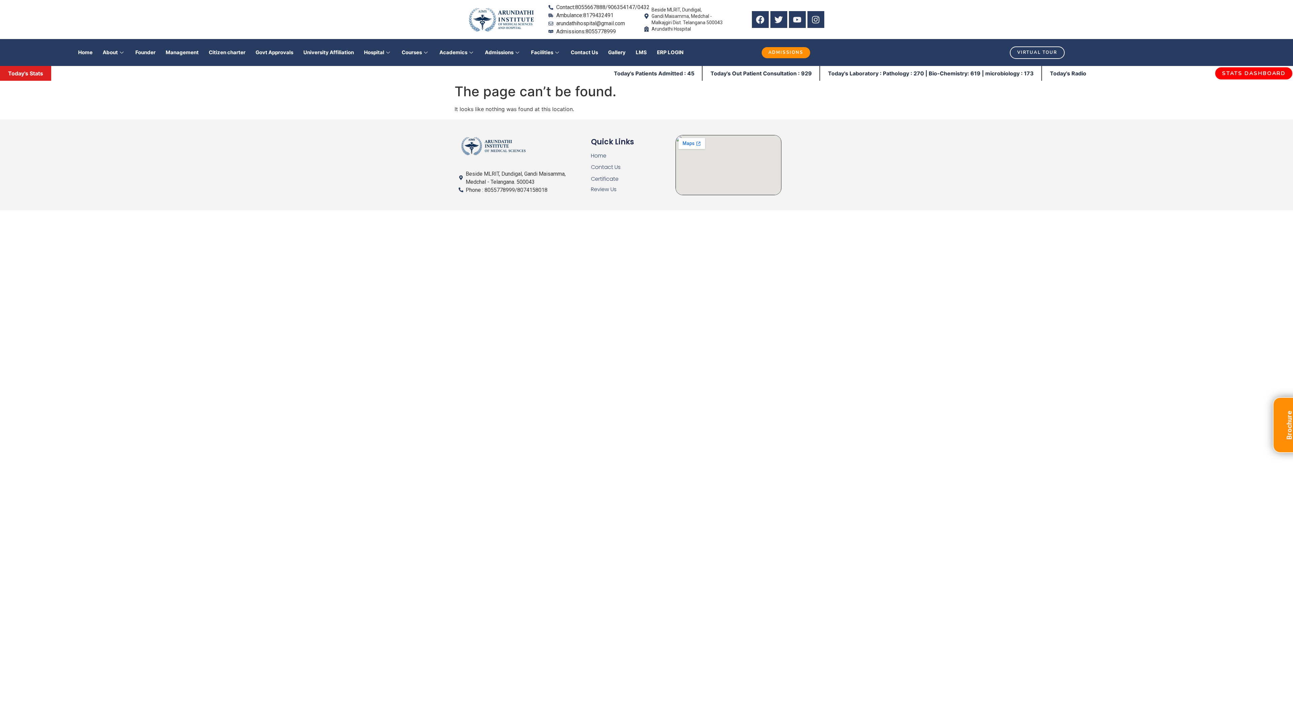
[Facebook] (760, 19)
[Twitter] (778, 19)
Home (85, 52)
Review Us (604, 189)
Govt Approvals (274, 52)
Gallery (617, 52)
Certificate (605, 179)
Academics (453, 52)
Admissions (499, 52)
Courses (412, 52)
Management (182, 52)
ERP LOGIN (670, 52)
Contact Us (584, 52)
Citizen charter (227, 52)
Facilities (542, 52)
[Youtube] (797, 19)
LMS (641, 52)
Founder (145, 52)
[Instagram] (815, 19)
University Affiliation (328, 52)
